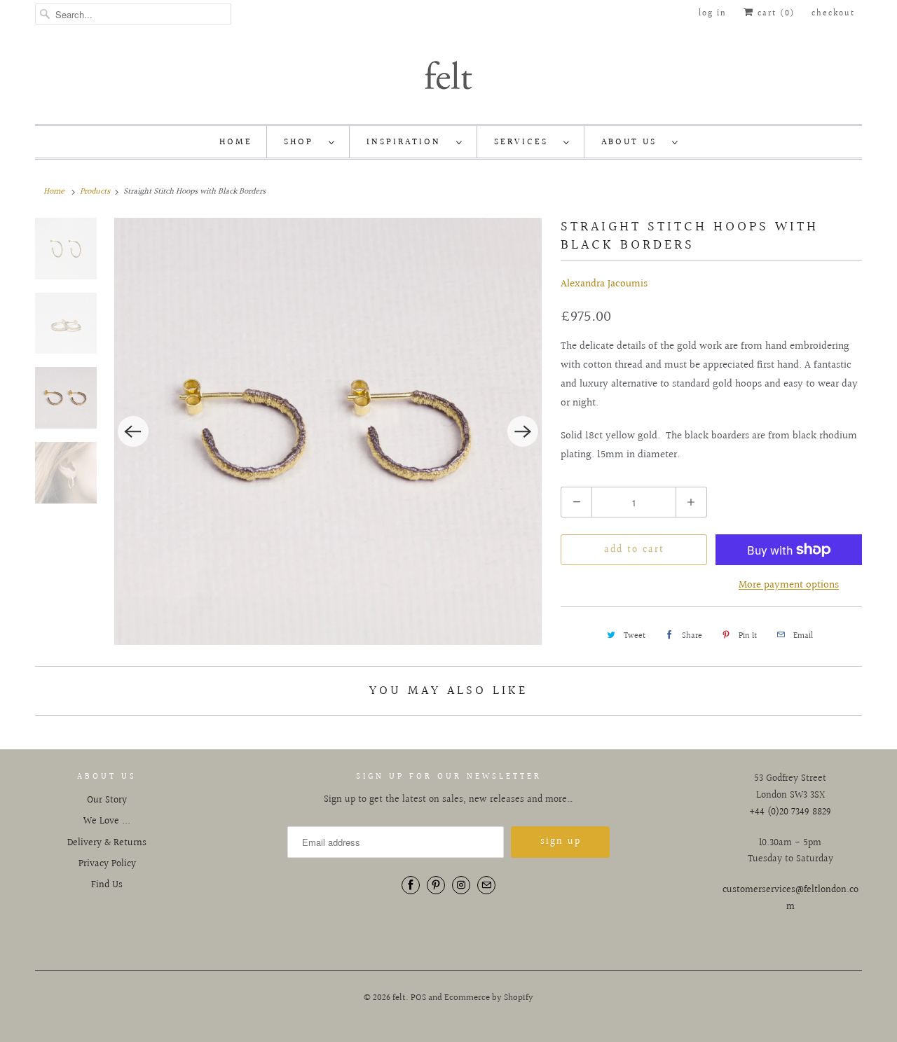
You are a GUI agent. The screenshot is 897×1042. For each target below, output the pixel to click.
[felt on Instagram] (461, 885)
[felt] (448, 74)
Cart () (774, 13)
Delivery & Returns (106, 843)
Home (235, 142)
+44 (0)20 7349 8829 (790, 812)
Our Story (107, 800)
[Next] (522, 431)
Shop (303, 142)
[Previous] (133, 431)
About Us (633, 142)
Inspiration (408, 142)
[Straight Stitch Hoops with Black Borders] (328, 431)
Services (525, 142)
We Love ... (106, 821)
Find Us (107, 885)
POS (418, 998)
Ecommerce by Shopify (488, 998)
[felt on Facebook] (411, 885)
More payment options (789, 585)
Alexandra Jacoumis (604, 284)
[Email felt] (486, 885)
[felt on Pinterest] (436, 885)
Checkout (833, 13)
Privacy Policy (107, 864)
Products (95, 191)
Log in (713, 13)
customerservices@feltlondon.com (790, 898)
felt (399, 998)
